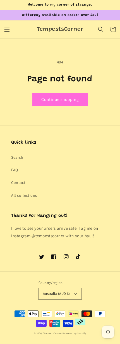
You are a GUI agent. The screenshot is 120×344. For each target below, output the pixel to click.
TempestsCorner (52, 333)
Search (17, 157)
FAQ (14, 169)
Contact (18, 182)
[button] (7, 29)
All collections (24, 195)
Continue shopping (60, 99)
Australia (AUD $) (56, 293)
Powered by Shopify (74, 333)
